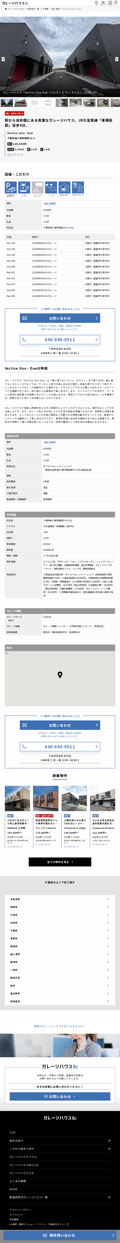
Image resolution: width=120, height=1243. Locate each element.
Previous (3, 59)
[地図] (71, 227)
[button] (60, 675)
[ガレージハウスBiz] (15, 3)
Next (116, 59)
